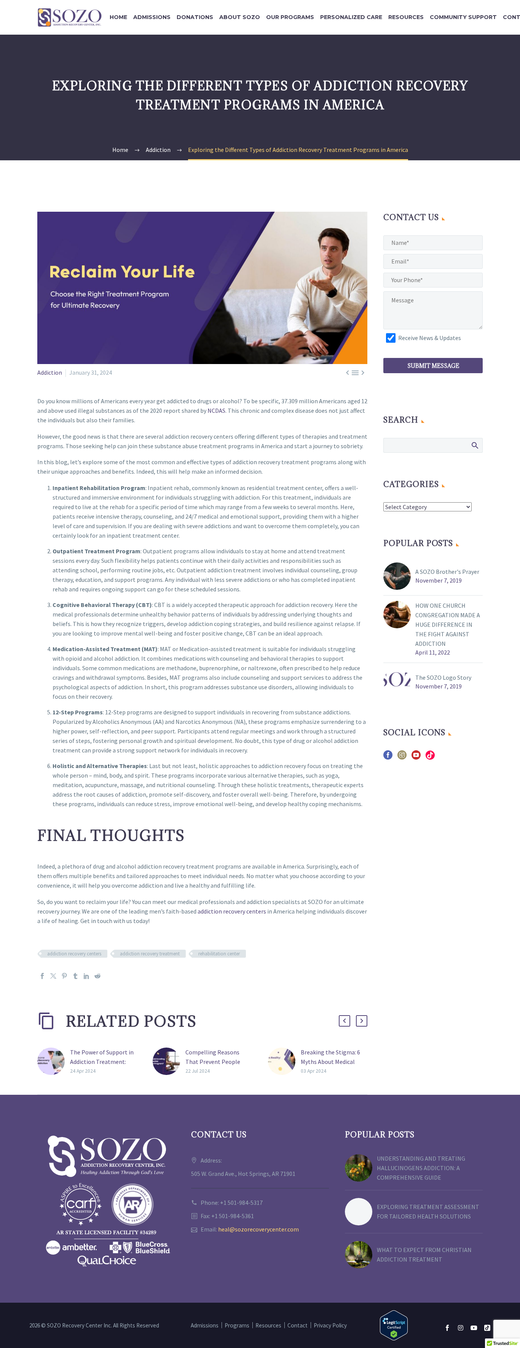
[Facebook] (42, 976)
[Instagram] (461, 1328)
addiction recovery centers (232, 911)
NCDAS (216, 410)
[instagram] (402, 758)
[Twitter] (53, 976)
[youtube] (416, 758)
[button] (344, 1021)
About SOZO (239, 17)
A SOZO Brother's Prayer (447, 571)
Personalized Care (351, 17)
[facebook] (387, 758)
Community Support (463, 17)
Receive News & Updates (429, 338)
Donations (195, 17)
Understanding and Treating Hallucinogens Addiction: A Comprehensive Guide (421, 1168)
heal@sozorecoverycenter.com (258, 1229)
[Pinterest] (64, 976)
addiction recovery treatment (150, 953)
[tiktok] (430, 758)
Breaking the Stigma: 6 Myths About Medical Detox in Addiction (330, 1061)
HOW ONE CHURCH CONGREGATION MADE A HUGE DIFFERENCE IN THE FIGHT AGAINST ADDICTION (447, 624)
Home (118, 17)
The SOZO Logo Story (443, 677)
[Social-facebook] (447, 1328)
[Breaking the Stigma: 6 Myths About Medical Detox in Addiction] (284, 1061)
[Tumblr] (75, 976)
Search (474, 445)
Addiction (49, 372)
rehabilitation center (219, 953)
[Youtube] (474, 1328)
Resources (406, 17)
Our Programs (290, 17)
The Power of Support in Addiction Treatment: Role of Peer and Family (102, 1061)
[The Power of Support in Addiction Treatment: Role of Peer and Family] (53, 1061)
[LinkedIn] (86, 976)
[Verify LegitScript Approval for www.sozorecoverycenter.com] (394, 1324)
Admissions (152, 17)
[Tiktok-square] (487, 1328)
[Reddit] (97, 976)
